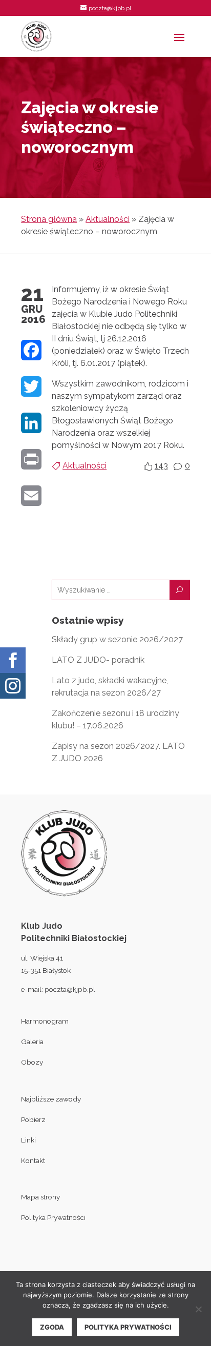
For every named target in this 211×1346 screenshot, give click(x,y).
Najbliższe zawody (51, 1099)
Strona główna (49, 219)
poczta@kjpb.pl (70, 989)
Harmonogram (45, 1021)
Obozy (32, 1062)
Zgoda (52, 1327)
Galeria (32, 1041)
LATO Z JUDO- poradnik (98, 660)
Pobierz (33, 1119)
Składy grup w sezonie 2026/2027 (117, 639)
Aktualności (108, 219)
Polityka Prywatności (53, 1217)
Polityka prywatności (128, 1327)
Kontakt (33, 1160)
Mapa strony (40, 1197)
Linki (28, 1140)
